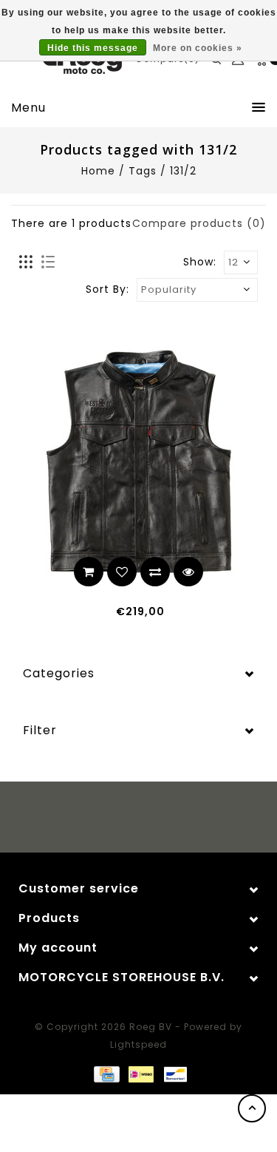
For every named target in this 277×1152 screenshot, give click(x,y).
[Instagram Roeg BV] (152, 819)
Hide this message (92, 48)
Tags (143, 170)
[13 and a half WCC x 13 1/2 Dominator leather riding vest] (139, 462)
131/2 (183, 170)
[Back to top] (252, 1108)
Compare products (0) (199, 223)
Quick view (188, 571)
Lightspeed (138, 1044)
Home (98, 170)
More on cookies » (197, 48)
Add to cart (88, 571)
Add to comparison (155, 571)
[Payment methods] (106, 1073)
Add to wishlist (122, 571)
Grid (26, 262)
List (48, 262)
